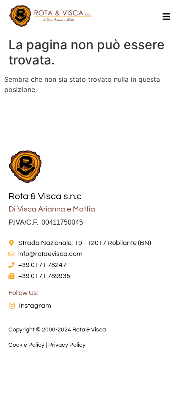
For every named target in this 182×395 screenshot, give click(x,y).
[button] (166, 17)
